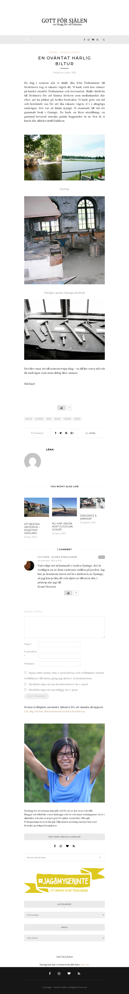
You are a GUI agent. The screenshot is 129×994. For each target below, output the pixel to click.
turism (67, 419)
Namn (28, 644)
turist (77, 419)
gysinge (39, 419)
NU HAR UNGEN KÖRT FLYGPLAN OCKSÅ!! (62, 526)
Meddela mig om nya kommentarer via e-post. (59, 684)
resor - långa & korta (64, 52)
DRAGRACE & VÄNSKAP (88, 517)
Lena (92, 433)
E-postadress (30, 653)
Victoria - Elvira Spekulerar (57, 557)
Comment (37, 433)
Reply (101, 557)
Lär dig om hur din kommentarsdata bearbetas (54, 711)
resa (49, 419)
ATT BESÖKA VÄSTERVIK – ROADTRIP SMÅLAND (32, 529)
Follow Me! (84, 965)
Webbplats (29, 663)
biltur (29, 419)
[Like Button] (61, 407)
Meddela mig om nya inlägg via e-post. (53, 689)
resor (57, 419)
